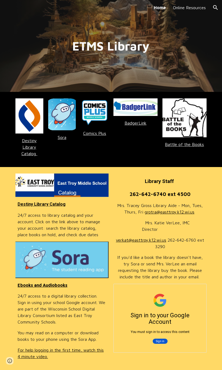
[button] (215, 7)
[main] (111, 46)
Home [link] (160, 7)
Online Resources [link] (189, 7)
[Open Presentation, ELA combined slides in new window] (196, 291)
